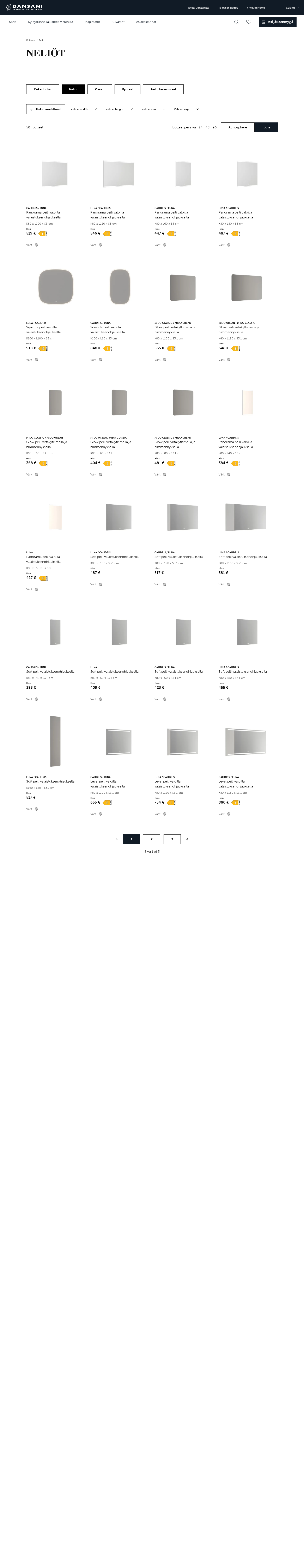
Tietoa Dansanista (197, 7)
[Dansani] (24, 7)
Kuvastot (118, 22)
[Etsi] (236, 21)
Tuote (266, 127)
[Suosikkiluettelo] (248, 21)
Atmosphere (238, 127)
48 (208, 127)
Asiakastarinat (146, 22)
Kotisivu (31, 40)
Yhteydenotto (256, 7)
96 (215, 127)
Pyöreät (127, 89)
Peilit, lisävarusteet (163, 89)
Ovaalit (99, 89)
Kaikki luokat (42, 89)
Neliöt (73, 89)
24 (201, 127)
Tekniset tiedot (228, 7)
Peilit (41, 40)
